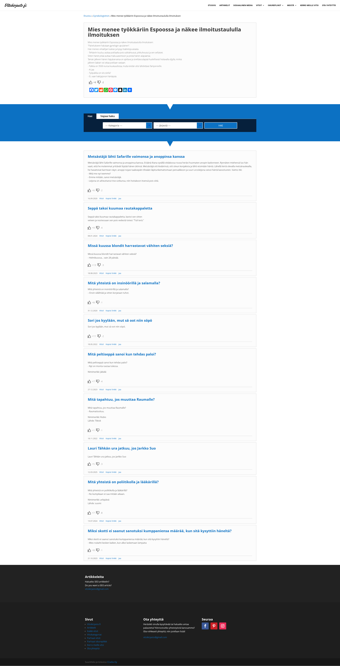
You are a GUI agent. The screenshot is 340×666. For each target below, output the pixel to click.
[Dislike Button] (99, 82)
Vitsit (259, 5)
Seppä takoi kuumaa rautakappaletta (120, 208)
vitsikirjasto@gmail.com (97, 589)
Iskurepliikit (274, 5)
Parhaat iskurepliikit (97, 641)
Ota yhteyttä (329, 5)
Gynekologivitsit (101, 15)
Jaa (119, 198)
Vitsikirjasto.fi (94, 624)
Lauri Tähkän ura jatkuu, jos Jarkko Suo (122, 448)
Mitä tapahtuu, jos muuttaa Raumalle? (121, 399)
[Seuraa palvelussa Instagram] (222, 625)
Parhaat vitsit (93, 638)
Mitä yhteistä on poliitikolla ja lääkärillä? (123, 482)
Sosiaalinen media (243, 5)
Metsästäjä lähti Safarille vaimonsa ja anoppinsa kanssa (136, 156)
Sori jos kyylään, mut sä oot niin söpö (120, 320)
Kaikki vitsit (92, 631)
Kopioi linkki (111, 198)
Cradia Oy (112, 662)
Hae (90, 116)
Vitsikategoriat (94, 634)
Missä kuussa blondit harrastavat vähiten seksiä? (130, 245)
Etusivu (212, 5)
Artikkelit (224, 5)
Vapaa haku (107, 116)
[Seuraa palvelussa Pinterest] (214, 625)
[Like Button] (90, 82)
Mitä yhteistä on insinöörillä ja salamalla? (124, 283)
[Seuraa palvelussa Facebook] (205, 625)
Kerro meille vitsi (309, 5)
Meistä (290, 5)
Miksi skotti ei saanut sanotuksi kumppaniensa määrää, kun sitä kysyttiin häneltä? (159, 531)
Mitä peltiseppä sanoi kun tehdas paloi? (122, 354)
